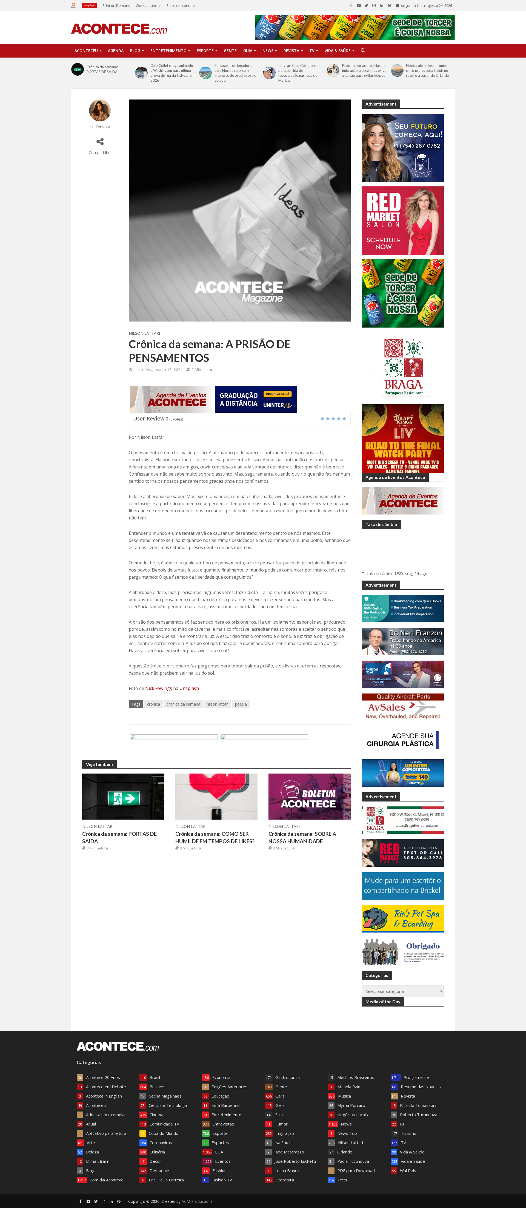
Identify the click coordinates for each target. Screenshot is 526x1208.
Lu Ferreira (100, 126)
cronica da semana (183, 704)
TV (312, 50)
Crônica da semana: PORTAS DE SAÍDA (102, 69)
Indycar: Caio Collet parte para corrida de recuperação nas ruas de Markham (298, 73)
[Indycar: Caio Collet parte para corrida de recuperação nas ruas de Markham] (269, 73)
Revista (291, 50)
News (267, 50)
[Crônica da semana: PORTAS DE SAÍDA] (77, 69)
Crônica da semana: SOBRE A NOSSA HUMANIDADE (302, 837)
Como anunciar (148, 5)
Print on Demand (116, 5)
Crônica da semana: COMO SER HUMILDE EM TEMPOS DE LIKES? (215, 837)
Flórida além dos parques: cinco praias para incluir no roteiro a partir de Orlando (427, 70)
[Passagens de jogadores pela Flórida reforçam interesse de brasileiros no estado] (205, 73)
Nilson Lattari (144, 333)
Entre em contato (181, 5)
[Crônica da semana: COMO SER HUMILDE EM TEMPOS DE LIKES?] (216, 796)
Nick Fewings (158, 688)
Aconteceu (86, 50)
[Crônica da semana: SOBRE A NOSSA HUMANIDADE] (309, 796)
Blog (135, 50)
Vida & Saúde (338, 50)
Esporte (205, 50)
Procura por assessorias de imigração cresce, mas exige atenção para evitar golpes (364, 70)
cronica (153, 704)
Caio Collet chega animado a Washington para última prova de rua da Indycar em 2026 (172, 73)
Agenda (116, 50)
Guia (247, 50)
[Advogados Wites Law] (174, 747)
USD (399, 573)
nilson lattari (217, 704)
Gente (230, 50)
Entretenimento (168, 50)
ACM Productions (197, 1201)
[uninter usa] (256, 399)
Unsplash (189, 688)
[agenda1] (171, 399)
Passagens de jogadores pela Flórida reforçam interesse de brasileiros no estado (235, 73)
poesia (241, 704)
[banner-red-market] (264, 747)
